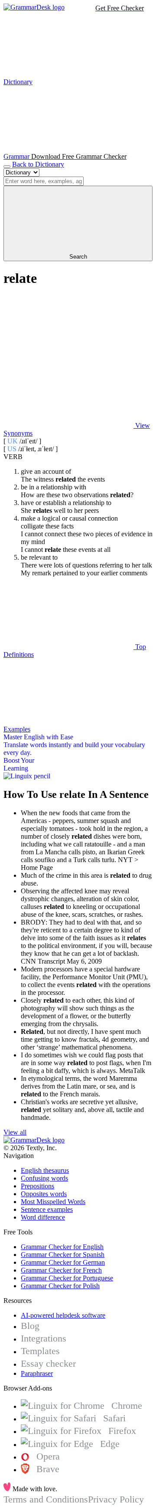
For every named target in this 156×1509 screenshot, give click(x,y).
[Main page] (34, 7)
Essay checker (48, 1363)
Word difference (43, 1217)
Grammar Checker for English (62, 1246)
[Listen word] (68, 358)
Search (78, 256)
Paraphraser (37, 1373)
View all (14, 1132)
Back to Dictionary (38, 164)
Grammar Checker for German (63, 1262)
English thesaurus (45, 1170)
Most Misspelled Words (53, 1201)
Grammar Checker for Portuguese (67, 1278)
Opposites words (44, 1193)
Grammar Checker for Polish (60, 1285)
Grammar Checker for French (61, 1270)
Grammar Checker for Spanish (62, 1254)
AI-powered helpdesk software (63, 1315)
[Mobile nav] (6, 166)
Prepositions (37, 1186)
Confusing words (44, 1178)
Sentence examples (47, 1209)
